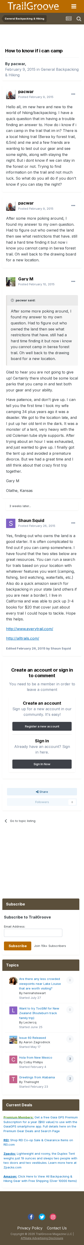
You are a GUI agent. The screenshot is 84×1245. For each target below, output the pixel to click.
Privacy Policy (29, 1228)
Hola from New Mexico (35, 1057)
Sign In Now (42, 764)
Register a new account (42, 726)
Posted (35, 97)
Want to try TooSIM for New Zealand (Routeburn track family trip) (39, 1013)
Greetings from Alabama (37, 1077)
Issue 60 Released (32, 1038)
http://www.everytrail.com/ (29, 628)
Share (43, 792)
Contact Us (57, 1228)
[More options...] (73, 94)
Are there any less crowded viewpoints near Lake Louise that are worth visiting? (40, 983)
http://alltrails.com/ (22, 638)
